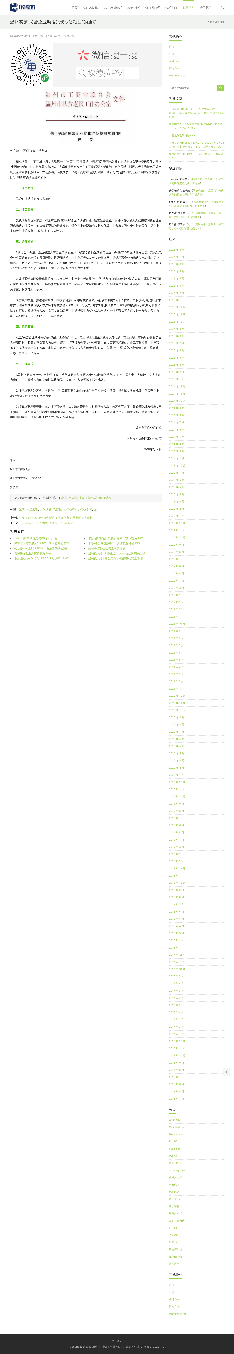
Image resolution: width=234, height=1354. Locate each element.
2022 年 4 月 (176, 580)
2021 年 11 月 (177, 616)
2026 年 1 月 (176, 300)
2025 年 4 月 (176, 364)
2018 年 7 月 (176, 904)
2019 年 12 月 (177, 782)
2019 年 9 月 (176, 803)
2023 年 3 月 (176, 501)
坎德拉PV (133, 7)
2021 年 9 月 (176, 631)
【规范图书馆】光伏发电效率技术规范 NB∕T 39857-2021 (117, 538)
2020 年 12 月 (177, 695)
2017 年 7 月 (176, 990)
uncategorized (177, 1170)
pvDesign (174, 1148)
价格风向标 (152, 7)
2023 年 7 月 (176, 472)
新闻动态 (174, 1242)
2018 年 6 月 (176, 911)
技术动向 (171, 7)
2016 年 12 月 (177, 1041)
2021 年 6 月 (176, 652)
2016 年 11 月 (177, 1048)
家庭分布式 (175, 1213)
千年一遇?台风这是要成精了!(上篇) (36, 538)
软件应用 (174, 1263)
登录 (171, 53)
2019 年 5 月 (176, 832)
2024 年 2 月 (176, 458)
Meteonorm (176, 1134)
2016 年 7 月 (176, 1077)
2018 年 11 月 (177, 875)
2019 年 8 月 (176, 810)
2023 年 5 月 (176, 487)
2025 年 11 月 (177, 314)
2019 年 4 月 (176, 839)
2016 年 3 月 (176, 1098)
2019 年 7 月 (176, 818)
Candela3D (90, 7)
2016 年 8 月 (176, 1069)
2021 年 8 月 (176, 638)
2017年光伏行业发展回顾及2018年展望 (47, 523)
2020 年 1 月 (176, 774)
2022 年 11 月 (177, 530)
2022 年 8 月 (176, 551)
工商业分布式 (176, 1220)
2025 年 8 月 (176, 336)
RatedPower (176, 1163)
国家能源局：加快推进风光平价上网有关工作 (116, 553)
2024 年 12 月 (177, 386)
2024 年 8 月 (176, 415)
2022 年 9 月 (176, 544)
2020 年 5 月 (176, 746)
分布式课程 (175, 1184)
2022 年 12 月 (177, 523)
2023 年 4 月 (176, 494)
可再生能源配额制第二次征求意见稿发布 (113, 543)
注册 (171, 46)
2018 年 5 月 (176, 918)
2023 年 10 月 (177, 465)
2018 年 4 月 (176, 926)
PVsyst (173, 1155)
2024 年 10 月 (177, 400)
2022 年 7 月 (176, 559)
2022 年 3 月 (176, 587)
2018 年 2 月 (176, 940)
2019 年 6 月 (176, 825)
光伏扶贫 (45, 509)
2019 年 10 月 (177, 796)
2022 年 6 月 (176, 566)
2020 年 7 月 (176, 731)
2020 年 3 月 (176, 760)
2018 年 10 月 (177, 882)
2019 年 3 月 (176, 846)
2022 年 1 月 (176, 602)
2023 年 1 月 (176, 515)
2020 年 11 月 (177, 702)
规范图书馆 (175, 1256)
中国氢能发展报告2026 (182, 135)
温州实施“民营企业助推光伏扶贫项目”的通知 (86, 497)
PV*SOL (174, 1141)
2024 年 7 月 (176, 422)
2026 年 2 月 (176, 292)
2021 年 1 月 (176, 688)
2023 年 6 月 (176, 479)
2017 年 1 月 (176, 1033)
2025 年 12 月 (177, 307)
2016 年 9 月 (176, 1062)
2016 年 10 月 (177, 1055)
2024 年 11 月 (177, 393)
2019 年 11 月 (177, 789)
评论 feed (174, 68)
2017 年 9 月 (176, 976)
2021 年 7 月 (176, 645)
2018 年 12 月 (177, 868)
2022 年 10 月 (177, 537)
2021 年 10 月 (177, 623)
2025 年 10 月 (177, 321)
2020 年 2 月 (176, 767)
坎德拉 (57, 509)
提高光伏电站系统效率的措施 (106, 548)
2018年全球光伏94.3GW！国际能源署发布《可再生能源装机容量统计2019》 (43, 543)
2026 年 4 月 (176, 278)
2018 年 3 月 (176, 933)
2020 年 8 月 (176, 724)
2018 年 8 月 (176, 897)
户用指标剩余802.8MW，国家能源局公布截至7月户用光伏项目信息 (43, 548)
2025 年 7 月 (176, 343)
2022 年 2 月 (176, 595)
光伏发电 (32, 509)
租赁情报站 (175, 1249)
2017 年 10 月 (177, 969)
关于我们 (206, 7)
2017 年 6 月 (176, 997)
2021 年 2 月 (176, 681)
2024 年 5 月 (176, 436)
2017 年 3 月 (176, 1019)
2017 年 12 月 (177, 954)
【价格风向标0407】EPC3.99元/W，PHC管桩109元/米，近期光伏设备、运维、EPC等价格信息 (43, 558)
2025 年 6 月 (176, 350)
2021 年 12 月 (177, 609)
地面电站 (174, 1191)
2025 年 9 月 (176, 328)
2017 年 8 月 (176, 983)
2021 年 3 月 (176, 674)
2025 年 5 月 (176, 357)
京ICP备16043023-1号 (150, 1346)
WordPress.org (178, 75)
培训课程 (174, 1206)
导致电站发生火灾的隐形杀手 (32, 553)
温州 (96, 509)
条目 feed (174, 61)
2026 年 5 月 (176, 271)
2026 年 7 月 (176, 256)
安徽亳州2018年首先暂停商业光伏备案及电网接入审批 (57, 517)
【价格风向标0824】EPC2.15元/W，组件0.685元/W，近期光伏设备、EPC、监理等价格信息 (196, 113)
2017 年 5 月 (176, 1005)
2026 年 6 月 (176, 264)
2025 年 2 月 (176, 372)
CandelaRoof (113, 7)
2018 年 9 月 (176, 890)
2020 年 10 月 (177, 710)
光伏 (22, 509)
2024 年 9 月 (176, 408)
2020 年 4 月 (176, 753)
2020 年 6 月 (176, 738)
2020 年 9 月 (176, 717)
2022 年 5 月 (176, 573)
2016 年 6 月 (176, 1084)
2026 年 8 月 (176, 249)
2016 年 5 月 (176, 1091)
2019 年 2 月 (176, 854)
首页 (75, 7)
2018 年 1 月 (176, 947)
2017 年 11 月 (177, 961)
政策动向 (188, 7)
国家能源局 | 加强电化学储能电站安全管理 (115, 558)
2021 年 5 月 (176, 659)
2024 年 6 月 (176, 429)
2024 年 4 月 (176, 443)
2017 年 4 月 (176, 1012)
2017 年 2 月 (176, 1026)
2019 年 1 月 (176, 861)
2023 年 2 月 (176, 508)
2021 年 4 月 (176, 667)
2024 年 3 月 (176, 451)
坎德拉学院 (84, 509)
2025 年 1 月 (176, 379)
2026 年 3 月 (176, 285)
